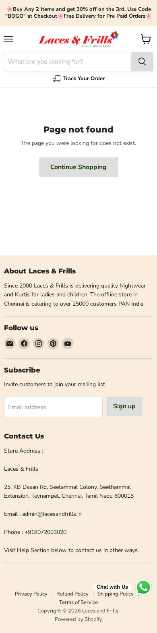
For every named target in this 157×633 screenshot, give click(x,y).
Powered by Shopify (78, 619)
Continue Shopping (78, 167)
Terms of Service (78, 602)
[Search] (142, 61)
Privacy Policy (31, 594)
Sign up (124, 406)
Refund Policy (72, 594)
